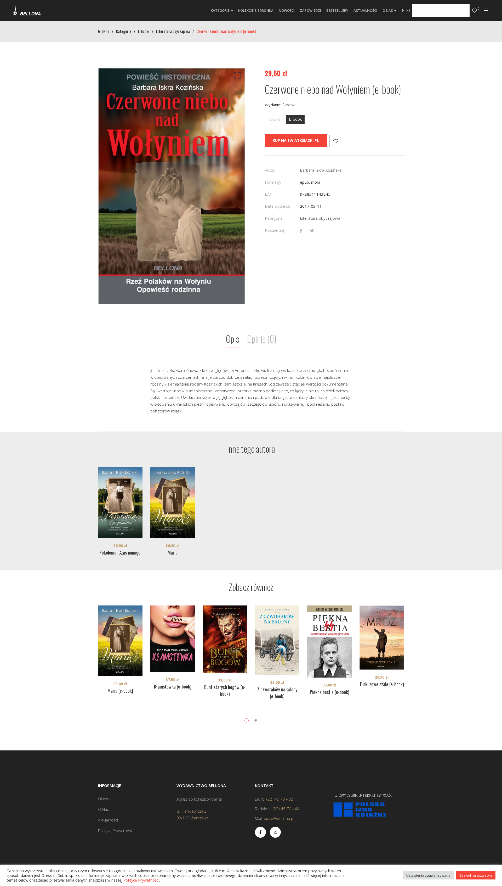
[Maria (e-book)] (120, 640)
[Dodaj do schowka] (335, 141)
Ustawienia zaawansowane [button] (428, 875)
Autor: (270, 170)
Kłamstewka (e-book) (172, 686)
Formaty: (273, 182)
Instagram (408, 10)
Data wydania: (277, 206)
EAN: (269, 194)
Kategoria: (274, 218)
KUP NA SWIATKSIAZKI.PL (296, 140)
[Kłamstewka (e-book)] (172, 638)
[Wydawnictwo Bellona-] (27, 10)
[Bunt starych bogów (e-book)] (225, 639)
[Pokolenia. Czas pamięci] (120, 502)
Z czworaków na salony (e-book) (277, 693)
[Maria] (172, 502)
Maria (173, 552)
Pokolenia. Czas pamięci (120, 552)
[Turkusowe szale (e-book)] (382, 637)
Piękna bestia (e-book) (329, 692)
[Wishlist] (474, 10)
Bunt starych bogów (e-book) (225, 690)
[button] (236, 76)
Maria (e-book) (120, 690)
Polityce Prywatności (141, 880)
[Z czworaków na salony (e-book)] (277, 640)
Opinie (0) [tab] (261, 338)
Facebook (403, 10)
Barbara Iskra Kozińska (320, 170)
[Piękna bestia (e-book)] (329, 641)
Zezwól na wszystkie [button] (475, 875)
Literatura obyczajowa (320, 218)
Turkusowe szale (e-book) (382, 684)
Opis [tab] (232, 338)
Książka (274, 119)
